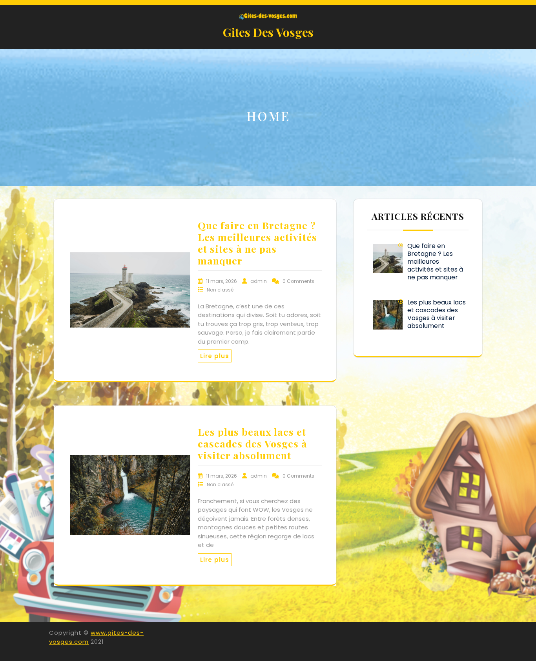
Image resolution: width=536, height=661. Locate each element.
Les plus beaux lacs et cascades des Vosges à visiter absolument (252, 443)
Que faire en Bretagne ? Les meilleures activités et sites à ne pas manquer (257, 243)
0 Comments (298, 281)
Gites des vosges (268, 32)
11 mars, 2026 (222, 281)
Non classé (220, 289)
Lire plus (214, 356)
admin (259, 281)
